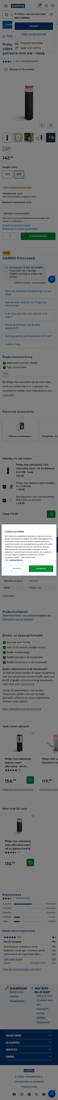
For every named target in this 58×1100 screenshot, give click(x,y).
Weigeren (17, 568)
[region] (28, 550)
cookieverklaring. (16, 560)
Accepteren (41, 568)
